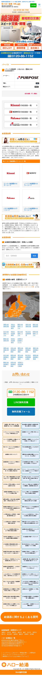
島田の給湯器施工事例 (13, 357)
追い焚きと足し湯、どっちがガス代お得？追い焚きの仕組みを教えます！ (30, 478)
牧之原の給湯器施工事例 (28, 357)
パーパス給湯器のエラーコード (31, 209)
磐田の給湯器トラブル (20, 326)
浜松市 (9, 632)
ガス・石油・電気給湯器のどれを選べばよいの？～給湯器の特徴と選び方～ (11, 478)
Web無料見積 (21, 672)
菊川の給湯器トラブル (20, 333)
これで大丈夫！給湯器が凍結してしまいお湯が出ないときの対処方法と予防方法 (30, 583)
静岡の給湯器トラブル (35, 333)
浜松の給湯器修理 (13, 326)
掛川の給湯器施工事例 (6, 357)
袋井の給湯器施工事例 (28, 350)
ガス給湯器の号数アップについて (30, 536)
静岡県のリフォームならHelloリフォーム (15, 656)
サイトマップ (7, 654)
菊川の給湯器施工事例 (20, 357)
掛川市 (29, 632)
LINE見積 (33, 5)
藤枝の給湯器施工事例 (6, 364)
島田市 (35, 632)
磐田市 (14, 632)
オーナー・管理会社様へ (20, 652)
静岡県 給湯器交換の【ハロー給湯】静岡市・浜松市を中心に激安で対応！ (18, 1)
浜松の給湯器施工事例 (13, 350)
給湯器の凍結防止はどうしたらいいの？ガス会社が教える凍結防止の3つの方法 (11, 508)
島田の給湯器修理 (13, 333)
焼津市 (26, 634)
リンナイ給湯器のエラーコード (10, 184)
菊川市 (4, 634)
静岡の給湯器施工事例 (35, 357)
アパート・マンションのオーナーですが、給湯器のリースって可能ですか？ (30, 471)
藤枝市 (21, 634)
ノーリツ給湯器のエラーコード (31, 184)
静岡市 (16, 634)
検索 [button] (34, 256)
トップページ (7, 652)
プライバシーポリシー (19, 654)
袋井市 (20, 632)
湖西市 (4, 632)
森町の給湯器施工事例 (35, 350)
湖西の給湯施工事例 (6, 350)
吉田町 (32, 634)
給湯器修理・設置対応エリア (11, 630)
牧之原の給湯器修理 (28, 333)
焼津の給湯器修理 (13, 340)
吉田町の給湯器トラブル (20, 340)
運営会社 (33, 652)
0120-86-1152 (21, 11)
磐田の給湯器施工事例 (20, 350)
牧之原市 (9, 634)
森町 (24, 632)
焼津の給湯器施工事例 (13, 364)
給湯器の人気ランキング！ (11, 454)
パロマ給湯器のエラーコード (10, 209)
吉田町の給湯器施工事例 (20, 364)
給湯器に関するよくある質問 (21, 616)
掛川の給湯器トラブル (6, 333)
